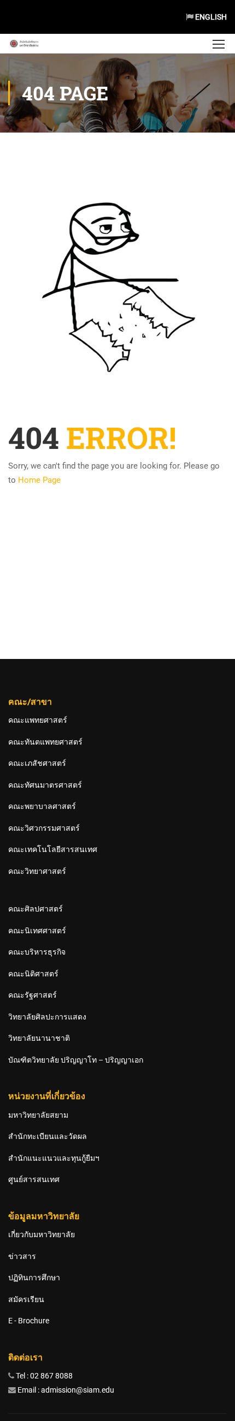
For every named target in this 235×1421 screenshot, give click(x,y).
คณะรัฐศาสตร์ (32, 995)
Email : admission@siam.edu (65, 1390)
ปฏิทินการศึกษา (34, 1277)
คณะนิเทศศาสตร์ (37, 930)
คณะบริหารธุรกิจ (37, 952)
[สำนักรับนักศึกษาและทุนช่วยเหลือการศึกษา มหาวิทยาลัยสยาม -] (24, 44)
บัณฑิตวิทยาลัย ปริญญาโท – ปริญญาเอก (75, 1060)
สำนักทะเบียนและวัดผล (47, 1136)
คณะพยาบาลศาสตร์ (42, 806)
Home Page (39, 480)
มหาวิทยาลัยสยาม (38, 1115)
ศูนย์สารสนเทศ (34, 1179)
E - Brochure (28, 1320)
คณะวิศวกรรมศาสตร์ (44, 828)
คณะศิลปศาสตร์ (35, 908)
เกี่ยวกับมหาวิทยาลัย (41, 1234)
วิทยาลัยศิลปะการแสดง (47, 1016)
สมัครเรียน (26, 1299)
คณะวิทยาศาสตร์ (37, 871)
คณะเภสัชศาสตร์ (37, 763)
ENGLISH (210, 17)
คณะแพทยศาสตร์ (37, 720)
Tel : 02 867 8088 (43, 1375)
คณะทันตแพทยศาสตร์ (45, 742)
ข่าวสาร (22, 1256)
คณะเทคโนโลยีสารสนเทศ (52, 849)
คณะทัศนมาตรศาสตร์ (45, 785)
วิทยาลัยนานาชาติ (39, 1038)
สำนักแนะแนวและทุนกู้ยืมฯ (53, 1158)
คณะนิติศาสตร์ (33, 973)
